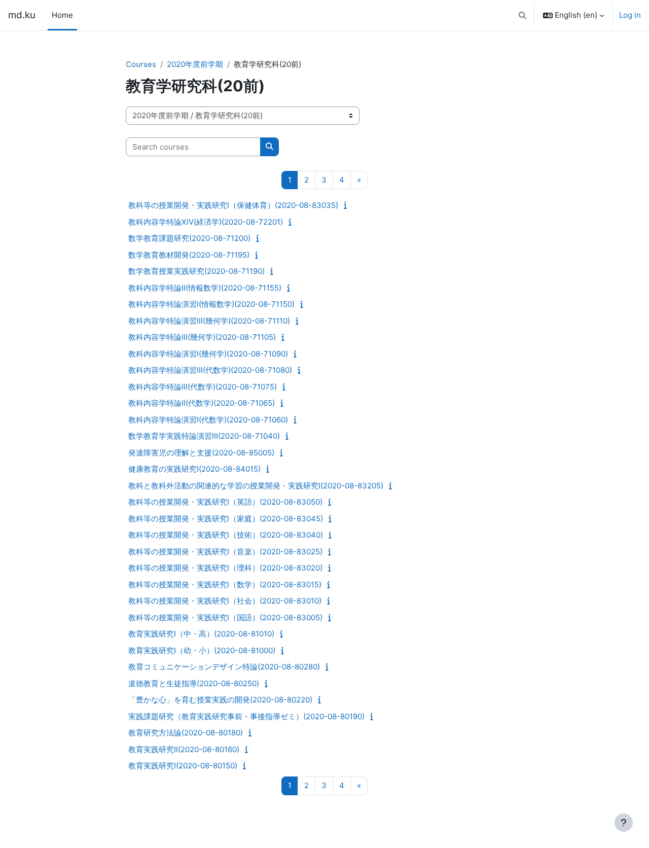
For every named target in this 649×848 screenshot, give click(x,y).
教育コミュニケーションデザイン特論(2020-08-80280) (224, 667)
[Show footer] (624, 823)
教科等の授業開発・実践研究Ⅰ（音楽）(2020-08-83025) (225, 551)
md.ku (21, 15)
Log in (630, 15)
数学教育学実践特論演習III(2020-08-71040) (204, 436)
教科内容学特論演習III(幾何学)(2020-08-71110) (209, 321)
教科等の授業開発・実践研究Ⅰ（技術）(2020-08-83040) (225, 535)
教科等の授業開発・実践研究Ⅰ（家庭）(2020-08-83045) (225, 518)
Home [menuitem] (62, 15)
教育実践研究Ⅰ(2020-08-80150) (182, 765)
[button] (523, 15)
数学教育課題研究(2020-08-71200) (189, 238)
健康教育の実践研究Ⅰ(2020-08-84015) (194, 469)
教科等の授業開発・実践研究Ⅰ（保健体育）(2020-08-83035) (233, 205)
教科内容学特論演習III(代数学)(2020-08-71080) (210, 370)
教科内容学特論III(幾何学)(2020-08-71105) (202, 337)
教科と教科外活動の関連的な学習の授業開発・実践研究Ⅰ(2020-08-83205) (255, 485)
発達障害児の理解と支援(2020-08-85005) (201, 452)
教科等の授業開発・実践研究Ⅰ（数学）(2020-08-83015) (224, 584)
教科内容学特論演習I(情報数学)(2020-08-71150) (211, 304)
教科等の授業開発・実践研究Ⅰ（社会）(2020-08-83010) (224, 601)
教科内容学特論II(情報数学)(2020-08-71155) (204, 288)
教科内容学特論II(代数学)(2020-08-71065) (201, 403)
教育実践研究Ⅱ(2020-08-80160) (183, 749)
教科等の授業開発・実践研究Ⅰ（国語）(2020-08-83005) (225, 617)
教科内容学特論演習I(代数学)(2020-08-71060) (208, 420)
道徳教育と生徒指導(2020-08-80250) (193, 683)
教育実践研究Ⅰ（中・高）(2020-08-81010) (201, 634)
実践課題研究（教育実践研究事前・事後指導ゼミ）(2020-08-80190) (246, 716)
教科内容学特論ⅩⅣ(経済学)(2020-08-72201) (205, 222)
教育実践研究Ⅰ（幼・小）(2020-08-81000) (201, 650)
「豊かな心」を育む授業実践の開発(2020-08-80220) (220, 699)
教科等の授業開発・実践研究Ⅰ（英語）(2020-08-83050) (225, 502)
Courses (141, 64)
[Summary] (347, 205)
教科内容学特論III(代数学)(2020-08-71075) (202, 387)
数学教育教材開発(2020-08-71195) (188, 255)
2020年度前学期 (195, 64)
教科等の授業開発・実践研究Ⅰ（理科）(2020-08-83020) (225, 568)
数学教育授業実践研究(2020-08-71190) (196, 271)
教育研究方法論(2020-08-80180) (185, 732)
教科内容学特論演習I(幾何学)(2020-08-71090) (208, 354)
